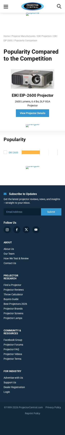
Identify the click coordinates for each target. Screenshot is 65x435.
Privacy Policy (53, 407)
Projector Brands (13, 308)
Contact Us (10, 263)
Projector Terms (12, 358)
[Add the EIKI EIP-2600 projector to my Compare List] (5, 152)
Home (7, 36)
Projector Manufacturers (23, 36)
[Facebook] (16, 229)
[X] (26, 229)
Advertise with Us (13, 377)
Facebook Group (13, 339)
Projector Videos (13, 354)
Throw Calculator (13, 294)
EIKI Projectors (44, 36)
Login (7, 391)
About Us (9, 249)
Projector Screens (13, 313)
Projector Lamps (13, 318)
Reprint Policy (32, 413)
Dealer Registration (14, 387)
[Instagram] (7, 229)
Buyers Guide (11, 299)
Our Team (9, 253)
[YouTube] (36, 229)
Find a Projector (12, 285)
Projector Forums (13, 344)
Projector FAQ (11, 349)
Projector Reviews (14, 289)
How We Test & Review (16, 258)
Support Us (10, 382)
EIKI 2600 (13, 152)
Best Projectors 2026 (15, 303)
